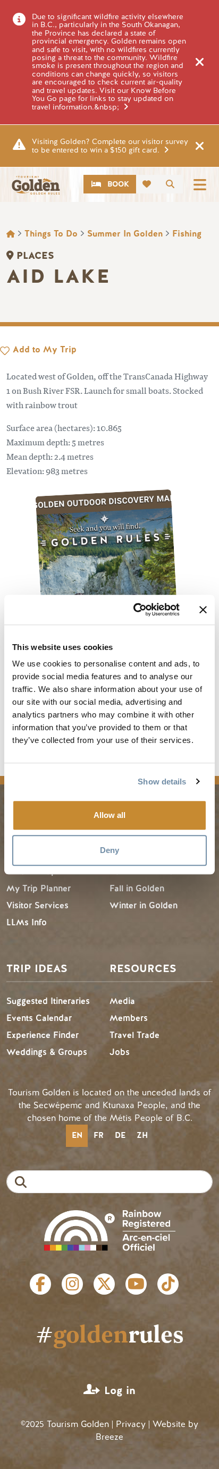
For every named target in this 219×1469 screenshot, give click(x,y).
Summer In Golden (125, 233)
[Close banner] (203, 609)
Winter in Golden (144, 905)
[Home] (35, 185)
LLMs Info (26, 922)
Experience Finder (42, 1035)
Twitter (104, 1284)
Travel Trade (134, 1035)
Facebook (40, 1284)
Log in (120, 1390)
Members (129, 1018)
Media (122, 1001)
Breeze (109, 1436)
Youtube (136, 1284)
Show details (162, 781)
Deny (109, 850)
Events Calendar (39, 1018)
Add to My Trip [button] (45, 349)
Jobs (120, 1052)
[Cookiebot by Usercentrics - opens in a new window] (135, 610)
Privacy (131, 1424)
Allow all (109, 815)
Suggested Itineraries (48, 1001)
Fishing (186, 233)
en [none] (77, 1135)
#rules (110, 1333)
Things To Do (51, 233)
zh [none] (142, 1135)
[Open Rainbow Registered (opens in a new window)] (110, 1229)
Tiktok (168, 1284)
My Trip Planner (38, 888)
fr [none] (99, 1135)
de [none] (120, 1135)
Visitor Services (37, 905)
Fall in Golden (137, 888)
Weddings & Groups (46, 1052)
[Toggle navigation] (200, 184)
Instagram (72, 1284)
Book (118, 184)
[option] (98, 1136)
